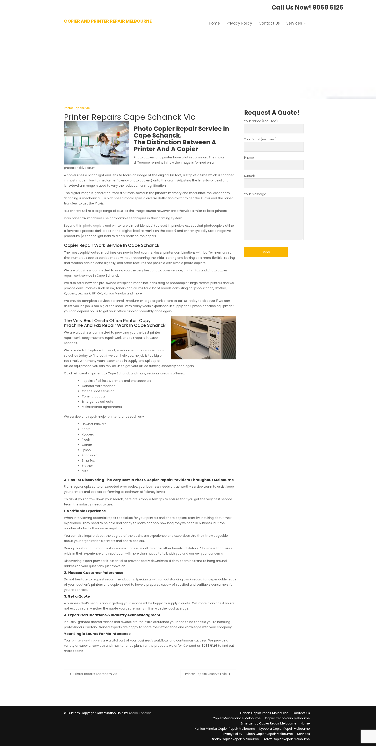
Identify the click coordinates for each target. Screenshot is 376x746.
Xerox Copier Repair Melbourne (286, 739)
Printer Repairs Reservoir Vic (206, 674)
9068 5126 (328, 7)
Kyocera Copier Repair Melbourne (284, 728)
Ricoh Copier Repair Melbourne (270, 734)
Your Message (255, 194)
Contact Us (269, 23)
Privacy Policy (239, 23)
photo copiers (93, 225)
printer (189, 270)
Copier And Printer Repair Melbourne (108, 21)
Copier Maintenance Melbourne (237, 718)
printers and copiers (87, 640)
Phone (249, 157)
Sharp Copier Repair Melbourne (235, 739)
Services (294, 23)
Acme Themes (140, 713)
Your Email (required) (260, 139)
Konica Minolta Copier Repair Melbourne (225, 728)
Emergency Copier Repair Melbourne (268, 723)
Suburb (249, 176)
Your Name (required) (261, 121)
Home (214, 23)
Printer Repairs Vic (77, 108)
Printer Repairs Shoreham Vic (95, 674)
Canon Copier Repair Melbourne (264, 713)
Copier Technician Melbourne (287, 718)
